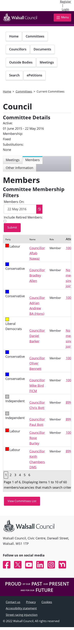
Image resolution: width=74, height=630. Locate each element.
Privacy (31, 602)
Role (52, 239)
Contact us (13, 602)
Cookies (46, 602)
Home (13, 36)
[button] (39, 209)
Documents (42, 49)
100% (70, 248)
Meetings (47, 62)
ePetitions (34, 75)
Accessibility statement (21, 608)
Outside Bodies (21, 62)
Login (65, 9)
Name (32, 239)
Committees (35, 36)
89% (69, 402)
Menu (65, 17)
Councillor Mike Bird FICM (37, 385)
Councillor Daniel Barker (37, 335)
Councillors (17, 49)
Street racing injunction (22, 615)
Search (14, 75)
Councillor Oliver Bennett (37, 363)
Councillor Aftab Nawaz (37, 253)
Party (8, 239)
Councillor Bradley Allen (37, 275)
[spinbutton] (23, 209)
